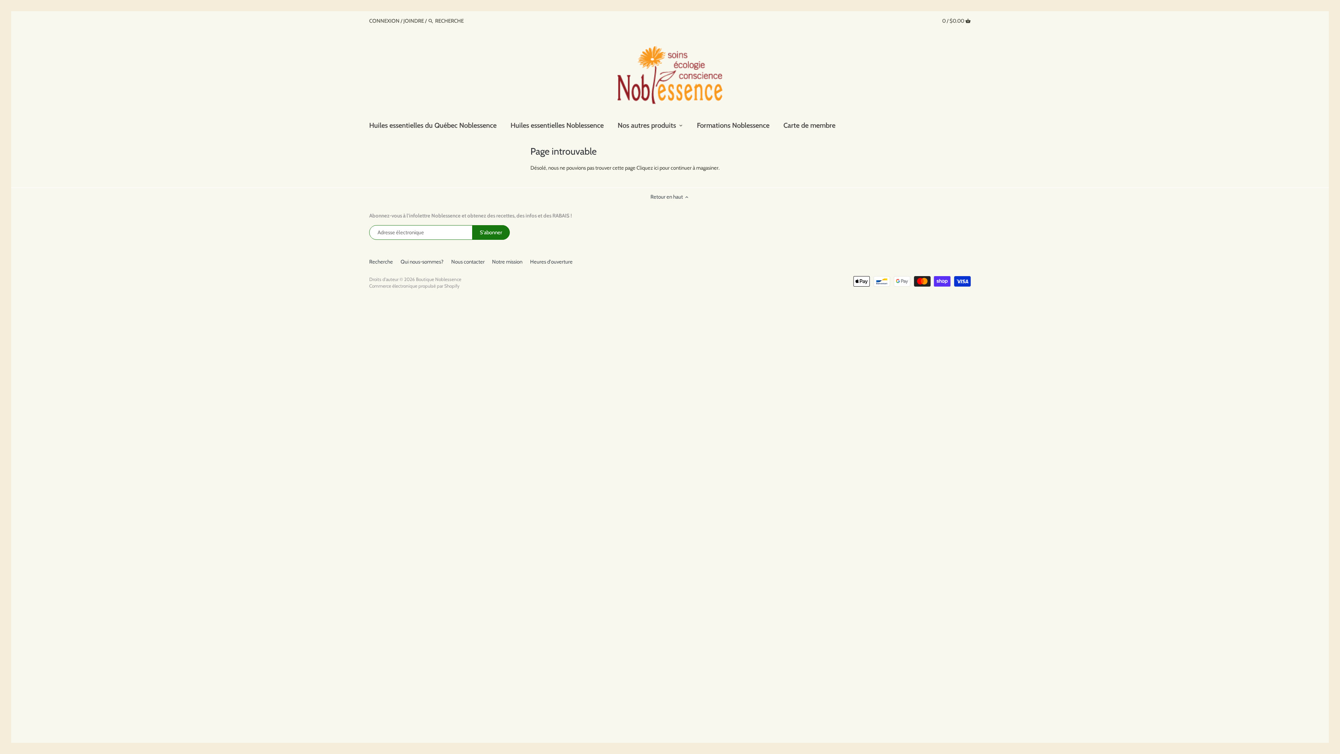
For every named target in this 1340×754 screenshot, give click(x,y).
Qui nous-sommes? (422, 262)
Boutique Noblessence (438, 279)
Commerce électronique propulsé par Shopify (414, 286)
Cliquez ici (647, 168)
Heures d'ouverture (551, 262)
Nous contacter (468, 262)
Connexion (385, 21)
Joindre (413, 21)
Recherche (381, 262)
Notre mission (507, 262)
